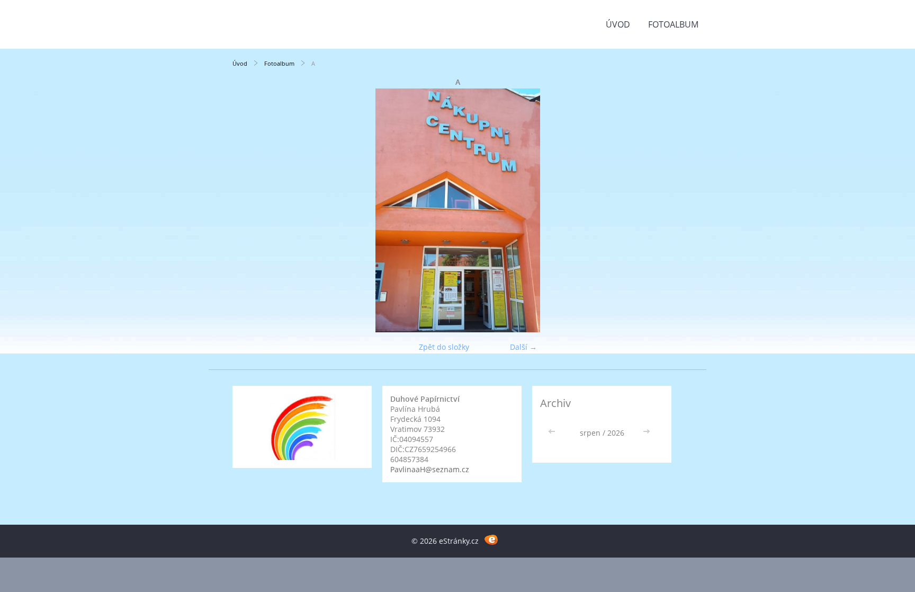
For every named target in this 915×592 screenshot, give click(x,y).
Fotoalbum (673, 24)
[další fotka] (665, 210)
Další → (523, 347)
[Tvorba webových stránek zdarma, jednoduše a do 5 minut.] (491, 539)
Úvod (618, 24)
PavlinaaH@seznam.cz (429, 469)
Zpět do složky (444, 347)
